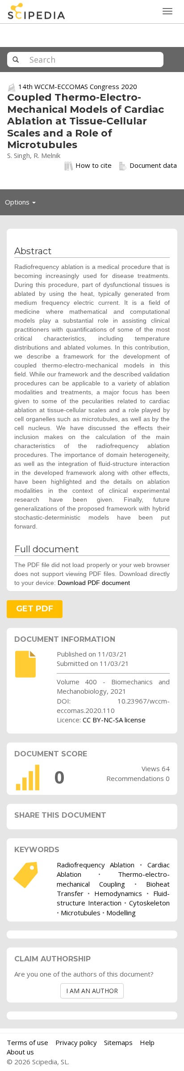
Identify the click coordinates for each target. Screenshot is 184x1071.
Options (23, 204)
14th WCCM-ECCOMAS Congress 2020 (77, 86)
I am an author (92, 990)
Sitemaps (118, 1042)
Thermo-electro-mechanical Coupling (113, 879)
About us (20, 1051)
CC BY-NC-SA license (114, 719)
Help (147, 1042)
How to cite (93, 165)
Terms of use (27, 1042)
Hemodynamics (118, 893)
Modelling (121, 912)
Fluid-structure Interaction (113, 898)
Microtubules (80, 912)
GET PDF (34, 609)
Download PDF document (94, 582)
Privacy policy (76, 1042)
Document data (153, 165)
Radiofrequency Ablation (96, 864)
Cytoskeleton (149, 902)
